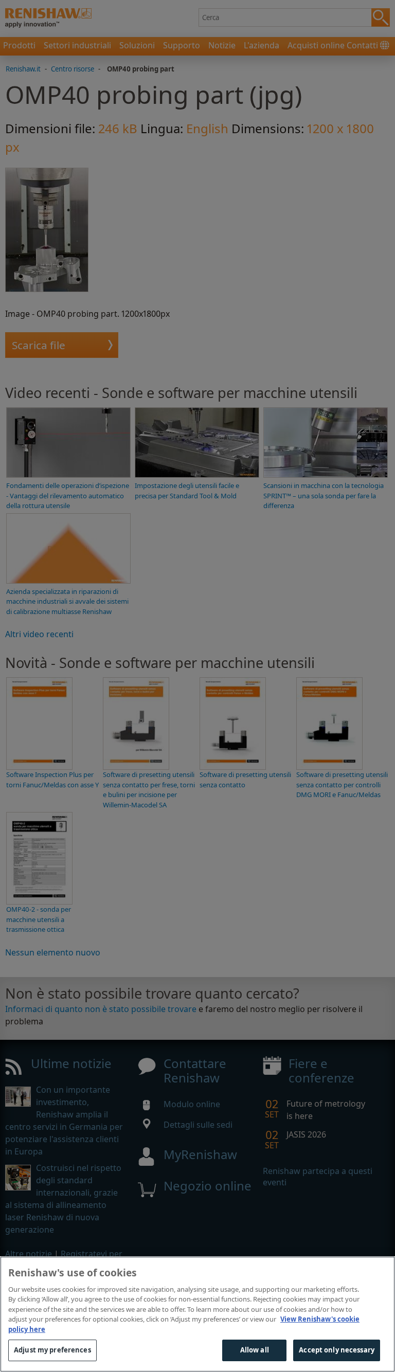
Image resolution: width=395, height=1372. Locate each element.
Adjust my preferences (52, 1350)
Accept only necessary (336, 1350)
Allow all (254, 1350)
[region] (197, 1314)
